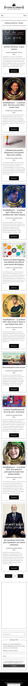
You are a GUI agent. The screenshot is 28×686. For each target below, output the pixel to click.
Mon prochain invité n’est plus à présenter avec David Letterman (14, 542)
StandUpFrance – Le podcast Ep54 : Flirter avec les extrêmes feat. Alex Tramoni (14, 212)
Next (20, 576)
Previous (8, 576)
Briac (14, 54)
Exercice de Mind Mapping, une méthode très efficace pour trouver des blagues (14, 262)
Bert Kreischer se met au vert (14, 367)
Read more (14, 71)
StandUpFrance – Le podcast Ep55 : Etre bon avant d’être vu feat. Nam (14, 105)
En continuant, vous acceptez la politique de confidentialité (13, 662)
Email (4, 656)
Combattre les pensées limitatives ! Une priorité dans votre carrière (14, 152)
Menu (25, 15)
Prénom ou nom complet (10, 650)
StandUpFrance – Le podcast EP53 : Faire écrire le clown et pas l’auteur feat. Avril (14, 322)
